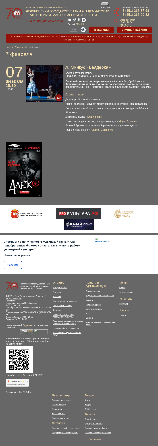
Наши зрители (58, 413)
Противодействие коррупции (66, 328)
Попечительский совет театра (66, 428)
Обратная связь (85, 40)
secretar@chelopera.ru (27, 303)
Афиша (63, 37)
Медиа (140, 37)
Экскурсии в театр (60, 418)
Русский (71, 24)
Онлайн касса (91, 419)
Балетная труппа (94, 309)
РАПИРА (27, 392)
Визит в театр (109, 37)
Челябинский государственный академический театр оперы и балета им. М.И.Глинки (35, 286)
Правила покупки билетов (97, 428)
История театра (60, 287)
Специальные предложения (98, 432)
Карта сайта (95, 439)
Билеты (67, 40)
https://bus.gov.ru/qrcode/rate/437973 (24, 375)
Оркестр (89, 300)
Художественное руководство (100, 295)
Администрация (93, 291)
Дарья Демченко (128, 121)
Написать (12, 265)
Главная (9, 47)
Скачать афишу (126, 292)
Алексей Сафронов (102, 129)
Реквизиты (57, 292)
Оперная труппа (93, 304)
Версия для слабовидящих (83, 29)
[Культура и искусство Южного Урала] (124, 213)
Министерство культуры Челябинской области (46, 7)
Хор (87, 313)
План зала (57, 409)
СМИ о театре (91, 409)
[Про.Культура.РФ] (78, 213)
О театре (15, 37)
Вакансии (101, 29)
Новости (92, 37)
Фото (80, 94)
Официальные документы (65, 301)
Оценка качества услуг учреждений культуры (63, 315)
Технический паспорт (62, 305)
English (80, 24)
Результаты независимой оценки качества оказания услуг (68, 322)
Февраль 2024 (21, 47)
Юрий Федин (94, 117)
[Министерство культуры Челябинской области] (27, 213)
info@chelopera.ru (14, 298)
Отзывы (69, 94)
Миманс (89, 318)
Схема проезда (59, 405)
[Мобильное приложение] (79, 224)
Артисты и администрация (39, 37)
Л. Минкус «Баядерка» (88, 67)
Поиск (73, 30)
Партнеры (127, 37)
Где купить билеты (93, 424)
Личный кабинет (134, 29)
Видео (88, 405)
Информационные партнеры (65, 432)
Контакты (57, 310)
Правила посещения (61, 400)
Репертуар (77, 37)
